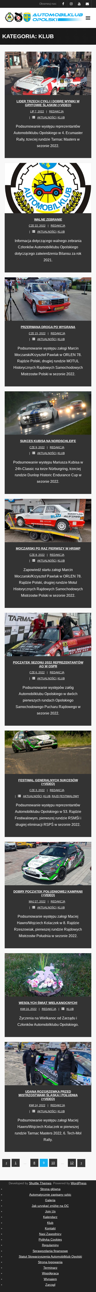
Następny (81, 1163)
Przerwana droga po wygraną (48, 327)
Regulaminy (50, 1245)
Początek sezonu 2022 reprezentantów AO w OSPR (48, 664)
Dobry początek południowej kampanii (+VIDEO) (48, 893)
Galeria (50, 1200)
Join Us (50, 1211)
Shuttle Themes (40, 1183)
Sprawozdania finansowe (50, 1251)
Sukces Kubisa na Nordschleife (48, 441)
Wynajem (50, 1279)
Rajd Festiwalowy (65, 796)
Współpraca (50, 1273)
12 (72, 1163)
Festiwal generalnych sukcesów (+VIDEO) (48, 782)
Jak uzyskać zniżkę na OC (50, 1206)
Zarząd (50, 1284)
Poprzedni (6, 1163)
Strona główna (50, 1189)
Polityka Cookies (50, 1239)
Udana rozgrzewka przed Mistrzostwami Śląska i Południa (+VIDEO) (48, 1095)
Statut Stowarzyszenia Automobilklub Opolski (50, 1256)
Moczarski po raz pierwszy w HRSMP (48, 548)
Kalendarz (50, 1217)
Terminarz (50, 1267)
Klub (61, 117)
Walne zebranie (48, 219)
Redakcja (56, 111)
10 (53, 1163)
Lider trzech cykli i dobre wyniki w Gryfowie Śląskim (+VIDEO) (48, 103)
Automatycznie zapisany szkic (50, 1194)
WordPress (78, 1183)
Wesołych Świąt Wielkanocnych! (48, 1003)
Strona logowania (50, 1262)
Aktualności (46, 117)
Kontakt (50, 1228)
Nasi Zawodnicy (50, 1234)
